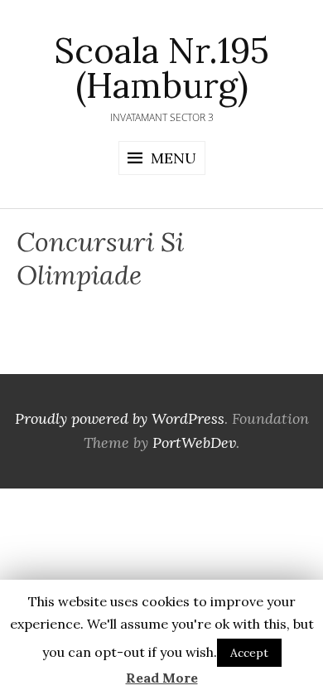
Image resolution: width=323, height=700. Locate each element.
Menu (173, 158)
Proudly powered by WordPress (119, 418)
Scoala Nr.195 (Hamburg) (161, 68)
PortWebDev (194, 442)
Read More (162, 677)
